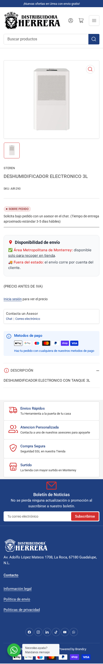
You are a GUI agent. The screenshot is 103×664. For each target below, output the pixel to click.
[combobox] (51, 39)
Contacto (11, 575)
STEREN (9, 168)
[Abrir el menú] (94, 20)
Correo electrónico (27, 319)
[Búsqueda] (94, 39)
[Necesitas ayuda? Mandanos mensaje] (14, 650)
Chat (9, 319)
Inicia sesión (13, 299)
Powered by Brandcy (72, 649)
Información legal (18, 589)
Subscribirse (85, 516)
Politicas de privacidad (22, 610)
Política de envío (17, 599)
